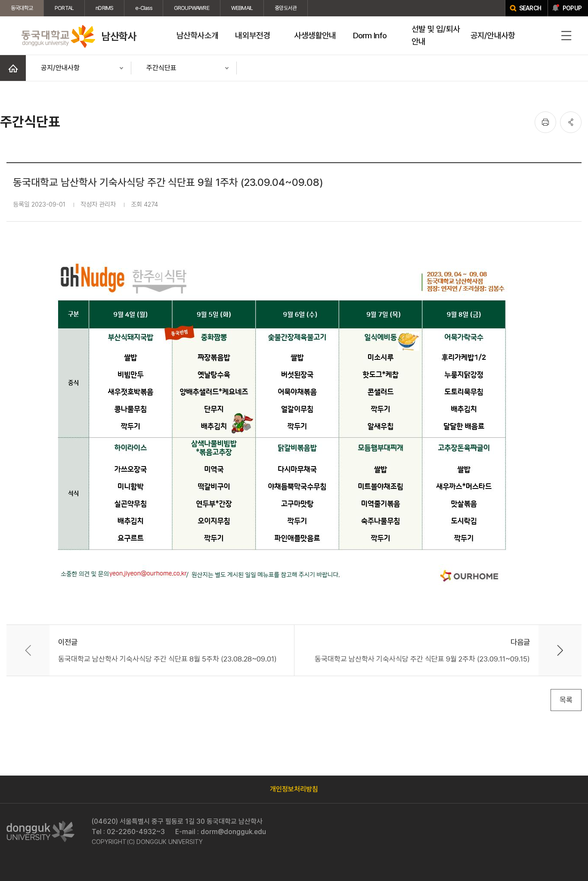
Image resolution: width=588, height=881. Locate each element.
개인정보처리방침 (294, 789)
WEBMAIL (242, 8)
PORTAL (64, 8)
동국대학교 (22, 8)
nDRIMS (104, 8)
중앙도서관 (286, 8)
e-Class (143, 8)
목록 (566, 700)
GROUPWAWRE (191, 8)
